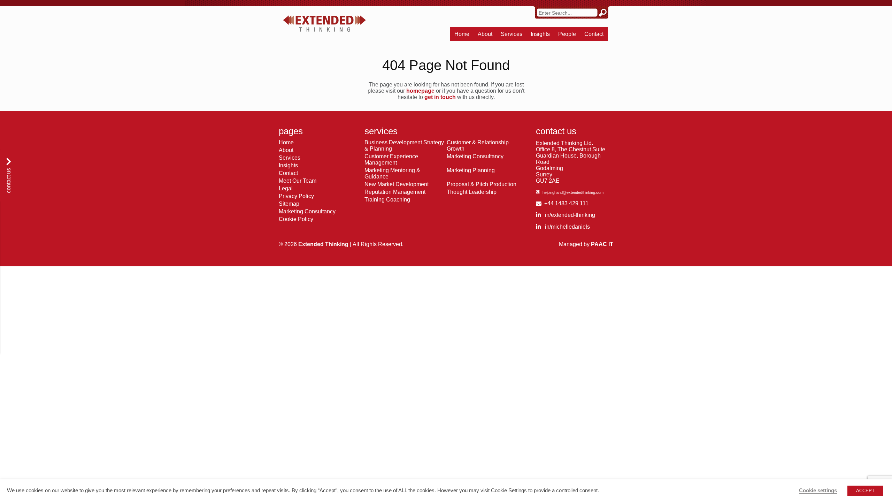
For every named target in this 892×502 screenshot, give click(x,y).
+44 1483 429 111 (566, 203)
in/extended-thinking (569, 215)
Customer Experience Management (391, 159)
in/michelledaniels (567, 227)
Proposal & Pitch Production (481, 184)
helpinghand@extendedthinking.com (573, 192)
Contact (593, 34)
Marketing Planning (471, 170)
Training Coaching (387, 200)
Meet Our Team (297, 181)
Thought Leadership (472, 192)
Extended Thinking (323, 244)
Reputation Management (394, 192)
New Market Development (396, 184)
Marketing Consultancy (307, 211)
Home (461, 34)
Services (511, 34)
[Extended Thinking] (324, 23)
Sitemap (289, 204)
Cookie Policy (296, 219)
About (485, 34)
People (567, 34)
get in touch (440, 97)
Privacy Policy (296, 196)
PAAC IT (602, 244)
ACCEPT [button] (865, 490)
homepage (420, 91)
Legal (286, 188)
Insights (540, 34)
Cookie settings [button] (818, 490)
